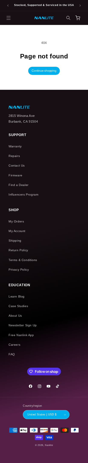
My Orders (16, 221)
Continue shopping (44, 70)
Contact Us (17, 165)
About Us (15, 315)
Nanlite (49, 445)
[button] (8, 18)
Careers (14, 344)
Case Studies (18, 306)
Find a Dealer (19, 185)
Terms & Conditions (23, 260)
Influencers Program (23, 194)
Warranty (15, 146)
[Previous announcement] (8, 5)
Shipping (15, 240)
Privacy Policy (19, 269)
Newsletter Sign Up (23, 325)
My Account (17, 231)
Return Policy (18, 250)
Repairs (14, 156)
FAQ (12, 354)
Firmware (15, 175)
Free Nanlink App (21, 335)
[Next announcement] (80, 5)
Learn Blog (17, 296)
